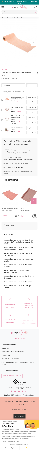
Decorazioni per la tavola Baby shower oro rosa (16, 271)
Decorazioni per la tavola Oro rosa (18, 282)
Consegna (14, 78)
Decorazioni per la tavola (14, 17)
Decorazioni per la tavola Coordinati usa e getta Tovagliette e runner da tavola (18, 242)
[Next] (33, 43)
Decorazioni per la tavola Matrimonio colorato (19, 265)
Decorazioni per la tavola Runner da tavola (18, 260)
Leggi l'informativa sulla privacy (10, 441)
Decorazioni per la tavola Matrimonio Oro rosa (19, 277)
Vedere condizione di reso (24, 151)
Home (4, 17)
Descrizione (5, 78)
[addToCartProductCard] (16, 215)
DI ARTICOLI (10, 307)
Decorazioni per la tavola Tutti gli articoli (17, 286)
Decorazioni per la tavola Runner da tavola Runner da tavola (18, 248)
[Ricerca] (34, 12)
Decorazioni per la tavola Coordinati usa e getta (18, 254)
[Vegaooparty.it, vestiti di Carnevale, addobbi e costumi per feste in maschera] (19, 6)
